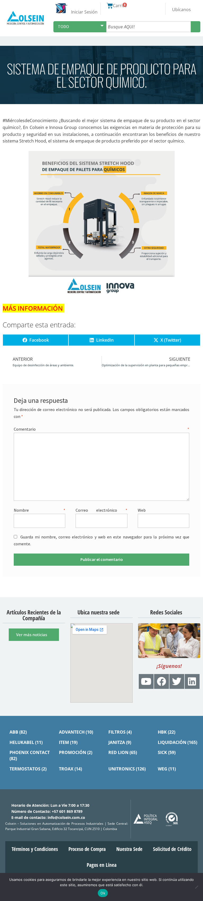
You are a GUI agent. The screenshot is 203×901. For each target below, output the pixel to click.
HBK (162, 732)
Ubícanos (181, 9)
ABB (14, 732)
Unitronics (121, 768)
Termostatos (25, 768)
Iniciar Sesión (84, 12)
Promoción (72, 752)
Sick (162, 752)
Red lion (118, 752)
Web (142, 510)
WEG (162, 768)
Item (64, 742)
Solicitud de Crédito (172, 848)
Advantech (72, 732)
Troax (66, 768)
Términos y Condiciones (35, 848)
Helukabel (22, 742)
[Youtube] (146, 681)
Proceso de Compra (87, 848)
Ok (102, 893)
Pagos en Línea (102, 864)
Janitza (116, 742)
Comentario (101, 429)
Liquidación (172, 742)
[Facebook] (161, 681)
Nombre (39, 510)
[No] (196, 887)
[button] (198, 41)
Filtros (117, 732)
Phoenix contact (30, 752)
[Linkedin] (192, 681)
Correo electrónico (101, 510)
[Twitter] (176, 681)
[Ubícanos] (181, 5)
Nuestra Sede (129, 848)
